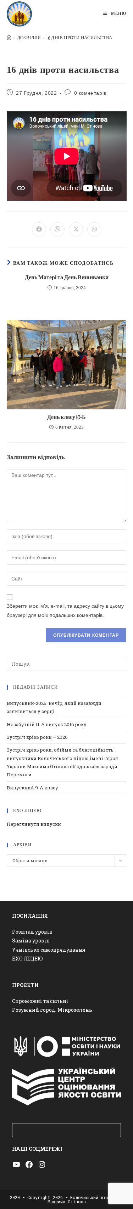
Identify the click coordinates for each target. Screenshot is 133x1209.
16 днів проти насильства (79, 38)
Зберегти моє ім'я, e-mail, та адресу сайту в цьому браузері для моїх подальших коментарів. (65, 610)
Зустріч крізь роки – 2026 (37, 737)
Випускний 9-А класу (32, 787)
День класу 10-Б (66, 417)
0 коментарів (90, 93)
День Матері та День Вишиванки (67, 277)
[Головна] (9, 38)
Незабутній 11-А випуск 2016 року (47, 724)
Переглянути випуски (34, 824)
